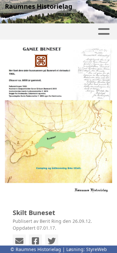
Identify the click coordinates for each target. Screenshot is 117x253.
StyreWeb (96, 249)
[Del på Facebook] (35, 241)
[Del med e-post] (19, 241)
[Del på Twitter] (51, 241)
